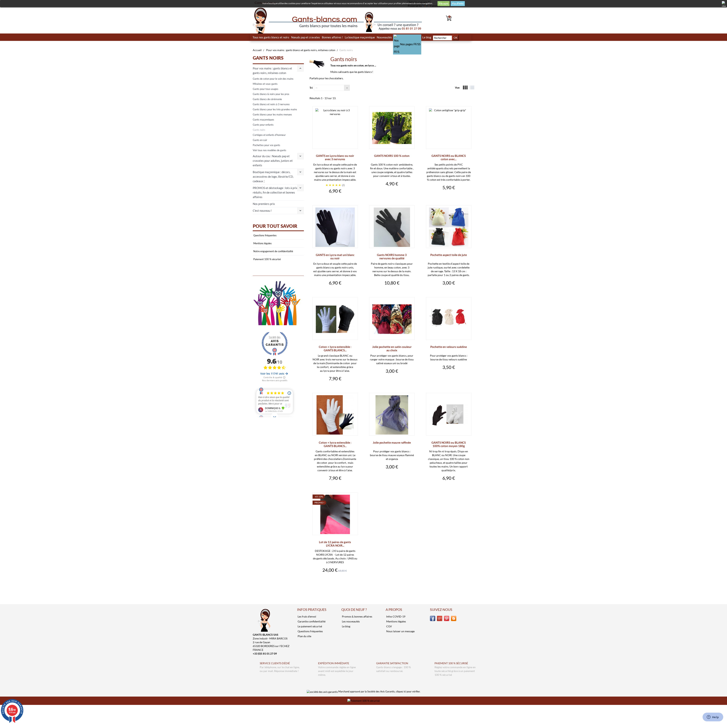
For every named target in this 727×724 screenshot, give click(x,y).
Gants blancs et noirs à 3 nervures (271, 104)
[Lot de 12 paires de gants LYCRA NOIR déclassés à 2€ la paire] (335, 514)
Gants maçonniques (263, 119)
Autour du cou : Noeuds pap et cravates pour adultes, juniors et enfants (273, 160)
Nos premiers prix (264, 203)
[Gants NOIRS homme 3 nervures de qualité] (392, 227)
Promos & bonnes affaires (356, 616)
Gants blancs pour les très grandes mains (275, 109)
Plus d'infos (457, 3)
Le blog (345, 626)
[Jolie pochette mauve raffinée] (392, 415)
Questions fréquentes (265, 235)
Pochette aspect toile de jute (448, 255)
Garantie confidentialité (311, 621)
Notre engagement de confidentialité (273, 251)
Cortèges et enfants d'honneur (269, 134)
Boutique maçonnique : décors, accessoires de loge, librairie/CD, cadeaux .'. (273, 176)
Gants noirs (259, 129)
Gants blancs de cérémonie (267, 99)
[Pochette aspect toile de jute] (448, 227)
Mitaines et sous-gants (265, 83)
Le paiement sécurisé (309, 626)
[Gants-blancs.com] (278, 20)
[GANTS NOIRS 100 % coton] (392, 128)
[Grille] (465, 87)
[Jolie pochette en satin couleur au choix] (392, 319)
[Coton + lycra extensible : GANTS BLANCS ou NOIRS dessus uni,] (335, 415)
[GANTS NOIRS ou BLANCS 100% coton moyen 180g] (448, 415)
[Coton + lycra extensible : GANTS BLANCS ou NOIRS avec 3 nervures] (335, 319)
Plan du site (304, 636)
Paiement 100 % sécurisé (267, 259)
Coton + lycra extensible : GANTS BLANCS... (335, 348)
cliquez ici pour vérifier (408, 691)
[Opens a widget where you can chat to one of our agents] (712, 717)
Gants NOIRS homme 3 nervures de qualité (392, 256)
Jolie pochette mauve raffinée (392, 442)
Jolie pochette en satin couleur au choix (392, 348)
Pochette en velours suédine (448, 346)
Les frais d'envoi (306, 616)
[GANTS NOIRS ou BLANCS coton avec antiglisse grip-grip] (448, 128)
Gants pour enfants (263, 124)
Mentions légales (262, 243)
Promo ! (319, 502)
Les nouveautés (350, 621)
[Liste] (472, 87)
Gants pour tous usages (265, 88)
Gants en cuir (260, 140)
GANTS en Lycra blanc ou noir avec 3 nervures (335, 157)
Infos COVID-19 (395, 616)
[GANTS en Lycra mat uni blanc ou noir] (335, 227)
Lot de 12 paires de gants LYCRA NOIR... (335, 543)
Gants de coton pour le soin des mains (273, 78)
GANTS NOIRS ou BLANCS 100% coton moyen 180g (448, 444)
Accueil (257, 50)
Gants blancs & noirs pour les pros (271, 94)
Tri (311, 87)
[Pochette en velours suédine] (448, 319)
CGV (389, 626)
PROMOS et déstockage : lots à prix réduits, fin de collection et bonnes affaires (275, 192)
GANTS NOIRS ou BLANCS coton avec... (448, 157)
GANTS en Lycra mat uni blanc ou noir (335, 256)
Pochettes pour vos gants (266, 145)
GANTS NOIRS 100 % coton (392, 155)
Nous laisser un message (400, 631)
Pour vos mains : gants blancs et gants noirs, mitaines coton (272, 71)
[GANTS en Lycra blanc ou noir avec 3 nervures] (335, 128)
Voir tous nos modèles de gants (269, 150)
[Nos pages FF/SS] (407, 37)
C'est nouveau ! (262, 210)
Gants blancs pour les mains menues (272, 114)
